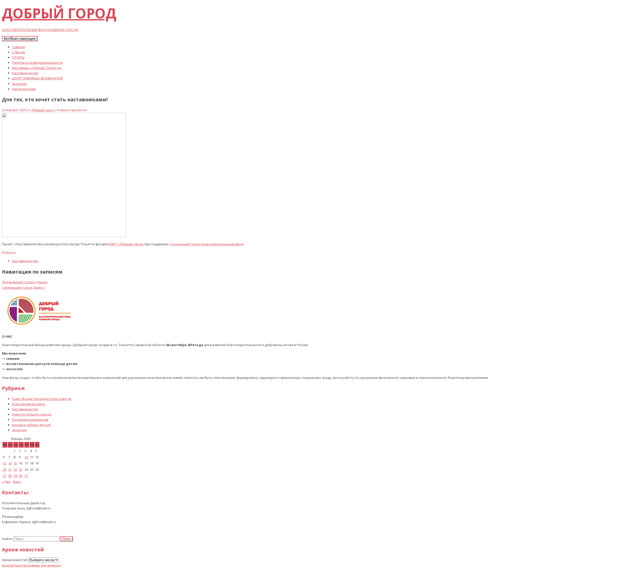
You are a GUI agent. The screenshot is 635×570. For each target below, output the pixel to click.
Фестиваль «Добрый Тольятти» (37, 68)
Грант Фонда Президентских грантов (41, 398)
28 (10, 475)
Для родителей (24, 89)
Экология (19, 83)
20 (4, 469)
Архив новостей (15, 560)
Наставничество (25, 73)
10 (26, 457)
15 (15, 463)
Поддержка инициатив (30, 419)
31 (26, 475)
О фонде (18, 52)
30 (20, 475)
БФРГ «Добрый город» (126, 244)
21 (10, 469)
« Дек (6, 481)
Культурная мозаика (28, 404)
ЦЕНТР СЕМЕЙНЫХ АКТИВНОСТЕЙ (37, 78)
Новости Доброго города (31, 414)
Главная (18, 47)
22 (15, 469)
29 (15, 475)
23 (20, 469)
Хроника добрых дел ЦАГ (31, 425)
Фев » (17, 481)
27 (4, 475)
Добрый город (42, 110)
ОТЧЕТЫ (18, 57)
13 (4, 463)
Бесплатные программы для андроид (31, 565)
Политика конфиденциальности (37, 62)
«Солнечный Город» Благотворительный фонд (206, 244)
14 (10, 463)
